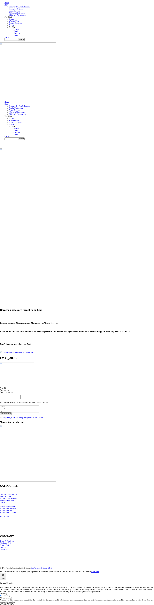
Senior (16, 35)
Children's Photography (17, 15)
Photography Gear (6, 510)
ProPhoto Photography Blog (41, 568)
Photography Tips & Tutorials (19, 7)
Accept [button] (88, 572)
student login (4, 516)
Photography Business (8, 508)
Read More (95, 572)
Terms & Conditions (7, 541)
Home (7, 3)
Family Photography (16, 9)
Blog (6, 5)
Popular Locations (15, 23)
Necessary (6, 596)
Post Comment (6, 413)
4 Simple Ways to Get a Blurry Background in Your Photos (22, 418)
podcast (2, 502)
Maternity (17, 29)
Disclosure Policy (6, 543)
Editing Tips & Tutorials (8, 498)
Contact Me (4, 549)
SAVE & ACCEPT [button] (7, 604)
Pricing (11, 19)
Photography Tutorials (8, 512)
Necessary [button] (3, 594)
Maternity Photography (17, 13)
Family (16, 31)
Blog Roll (3, 547)
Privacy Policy (5, 545)
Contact (7, 37)
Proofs (11, 25)
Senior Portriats (14, 11)
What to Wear (14, 21)
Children (17, 33)
